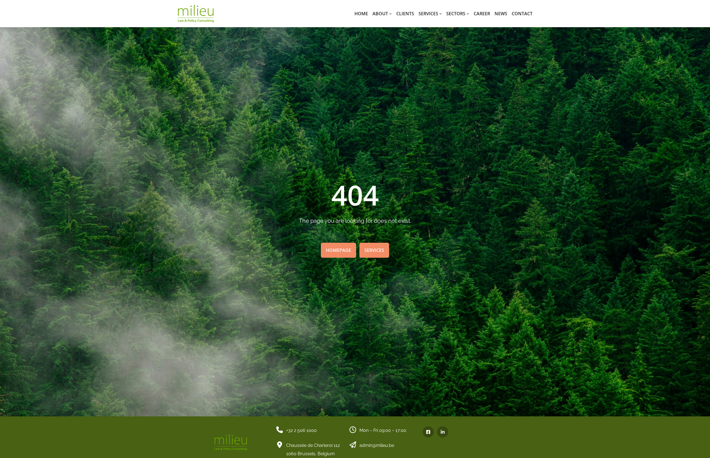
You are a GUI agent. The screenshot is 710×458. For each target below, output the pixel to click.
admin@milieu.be (376, 445)
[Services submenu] (440, 13)
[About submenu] (390, 13)
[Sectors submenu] (467, 13)
